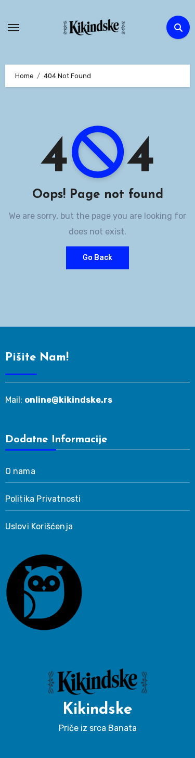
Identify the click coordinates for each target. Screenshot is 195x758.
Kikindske (97, 710)
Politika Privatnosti (43, 499)
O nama (20, 471)
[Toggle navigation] (13, 27)
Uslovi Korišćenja (39, 526)
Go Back (97, 257)
